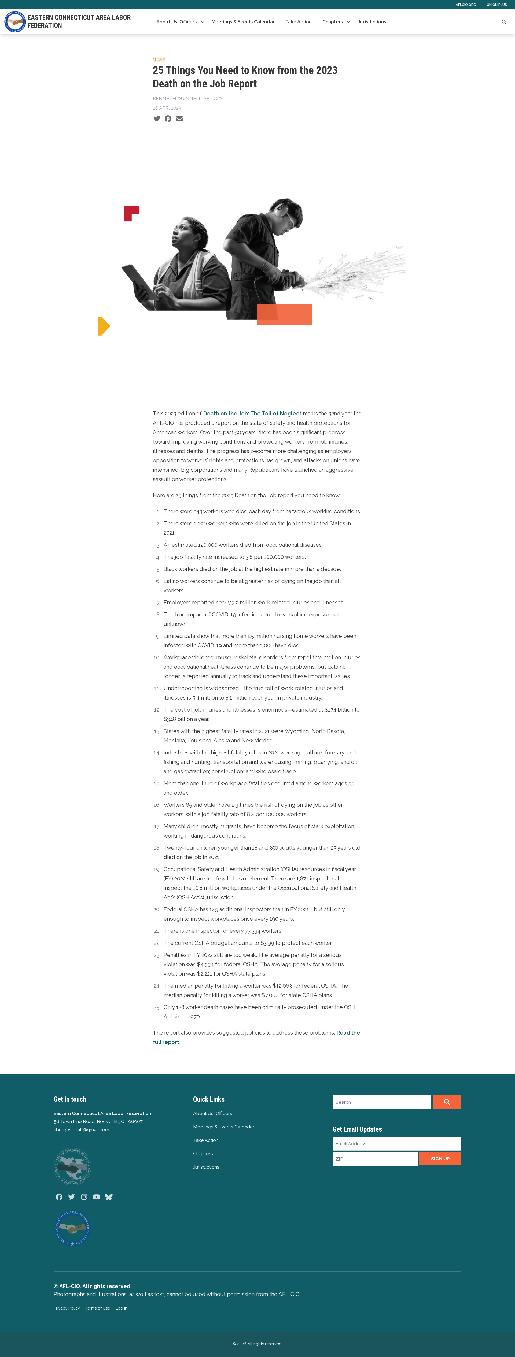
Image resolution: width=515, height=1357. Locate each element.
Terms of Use (98, 1308)
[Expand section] (202, 21)
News (159, 59)
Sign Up (440, 1158)
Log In (121, 1308)
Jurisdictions (372, 21)
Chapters (332, 21)
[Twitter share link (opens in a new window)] (157, 119)
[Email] (179, 119)
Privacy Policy (67, 1308)
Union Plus (497, 5)
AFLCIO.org (466, 5)
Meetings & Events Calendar (243, 21)
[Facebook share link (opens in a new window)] (168, 119)
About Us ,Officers (176, 21)
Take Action (298, 21)
